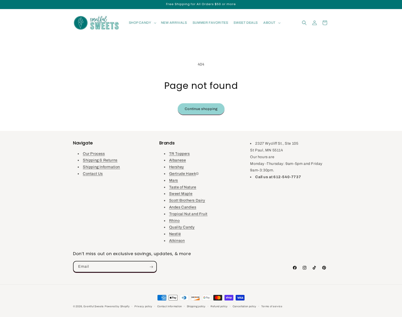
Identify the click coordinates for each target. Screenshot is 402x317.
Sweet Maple (181, 194)
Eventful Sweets (94, 306)
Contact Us (93, 173)
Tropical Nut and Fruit (188, 214)
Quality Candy (182, 227)
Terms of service (271, 306)
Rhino (174, 220)
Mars (173, 180)
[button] (142, 23)
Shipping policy (196, 306)
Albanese (177, 160)
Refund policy (219, 306)
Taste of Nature (182, 187)
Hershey (176, 167)
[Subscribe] (151, 267)
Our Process (94, 153)
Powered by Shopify (117, 306)
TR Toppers (179, 153)
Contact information (169, 306)
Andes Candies (182, 207)
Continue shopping (201, 109)
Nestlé (175, 234)
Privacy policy (143, 306)
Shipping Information (101, 167)
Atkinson (177, 240)
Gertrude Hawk (182, 173)
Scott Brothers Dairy (187, 200)
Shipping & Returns (100, 160)
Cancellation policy (244, 306)
